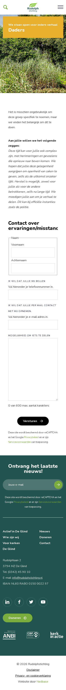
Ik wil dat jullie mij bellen (26, 281)
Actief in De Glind (15, 531)
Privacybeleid (31, 437)
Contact (44, 543)
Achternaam (19, 260)
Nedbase (42, 682)
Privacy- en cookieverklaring (33, 676)
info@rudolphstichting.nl (27, 578)
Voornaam (17, 245)
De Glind (9, 549)
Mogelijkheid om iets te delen (29, 335)
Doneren (45, 537)
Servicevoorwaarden (19, 442)
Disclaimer (33, 670)
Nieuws (44, 531)
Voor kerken (11, 543)
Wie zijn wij (11, 537)
